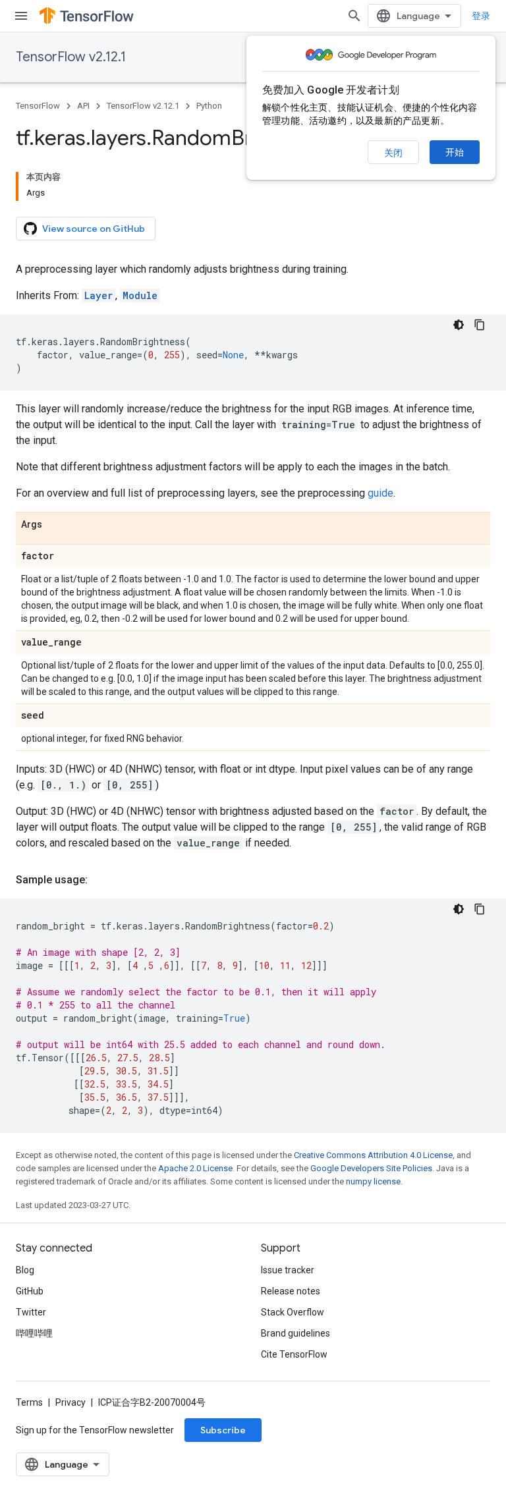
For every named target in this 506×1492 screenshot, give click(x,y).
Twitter (31, 1312)
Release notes (290, 1291)
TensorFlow (38, 106)
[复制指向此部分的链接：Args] (55, 525)
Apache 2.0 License (195, 1168)
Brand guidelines (295, 1333)
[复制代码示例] (479, 324)
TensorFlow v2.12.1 (71, 57)
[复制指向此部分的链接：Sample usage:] (101, 880)
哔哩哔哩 (34, 1333)
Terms (29, 1402)
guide (380, 493)
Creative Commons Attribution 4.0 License (373, 1155)
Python (209, 106)
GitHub (29, 1291)
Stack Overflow (292, 1312)
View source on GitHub (93, 229)
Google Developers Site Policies (371, 1168)
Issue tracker (287, 1270)
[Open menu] (21, 16)
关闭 (393, 153)
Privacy (70, 1402)
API (83, 106)
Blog (25, 1270)
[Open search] (354, 16)
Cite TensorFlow (294, 1354)
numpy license (373, 1181)
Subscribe (223, 1430)
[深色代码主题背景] (458, 324)
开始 (454, 152)
